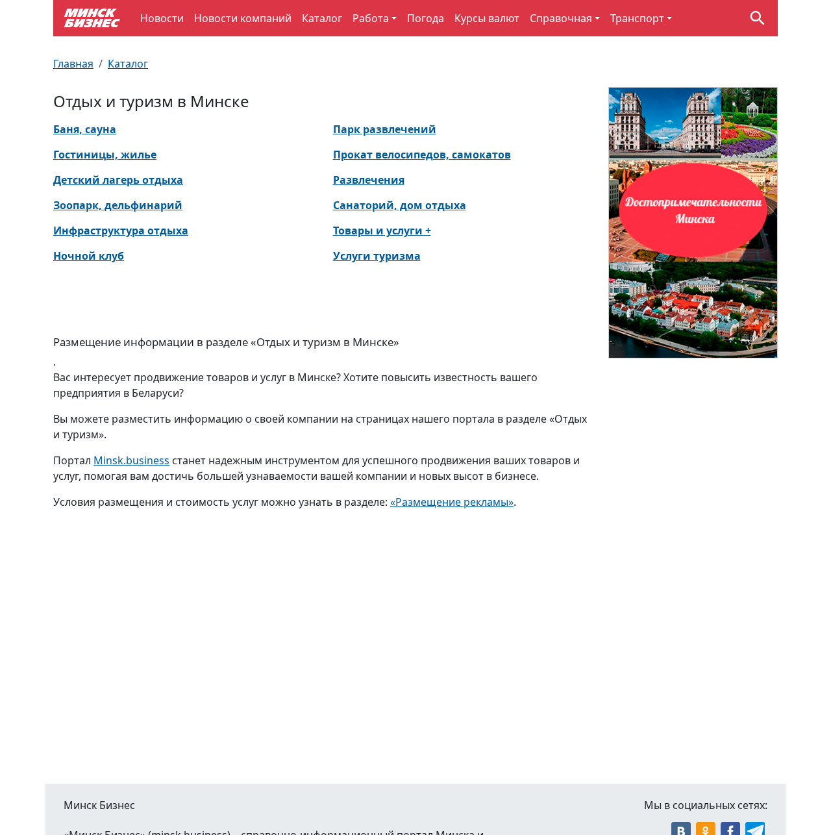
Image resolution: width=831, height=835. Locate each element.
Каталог (322, 18)
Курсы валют (486, 18)
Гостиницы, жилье (104, 154)
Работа (371, 18)
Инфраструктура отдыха (120, 230)
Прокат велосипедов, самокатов (422, 154)
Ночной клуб (88, 256)
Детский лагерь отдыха (118, 180)
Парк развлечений (384, 129)
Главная (73, 63)
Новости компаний (242, 18)
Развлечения (368, 180)
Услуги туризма (377, 256)
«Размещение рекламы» (452, 502)
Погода (425, 18)
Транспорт (637, 18)
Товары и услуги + (382, 230)
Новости (162, 18)
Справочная (561, 18)
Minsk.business (131, 460)
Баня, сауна (84, 129)
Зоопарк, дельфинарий (117, 205)
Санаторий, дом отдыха (399, 205)
